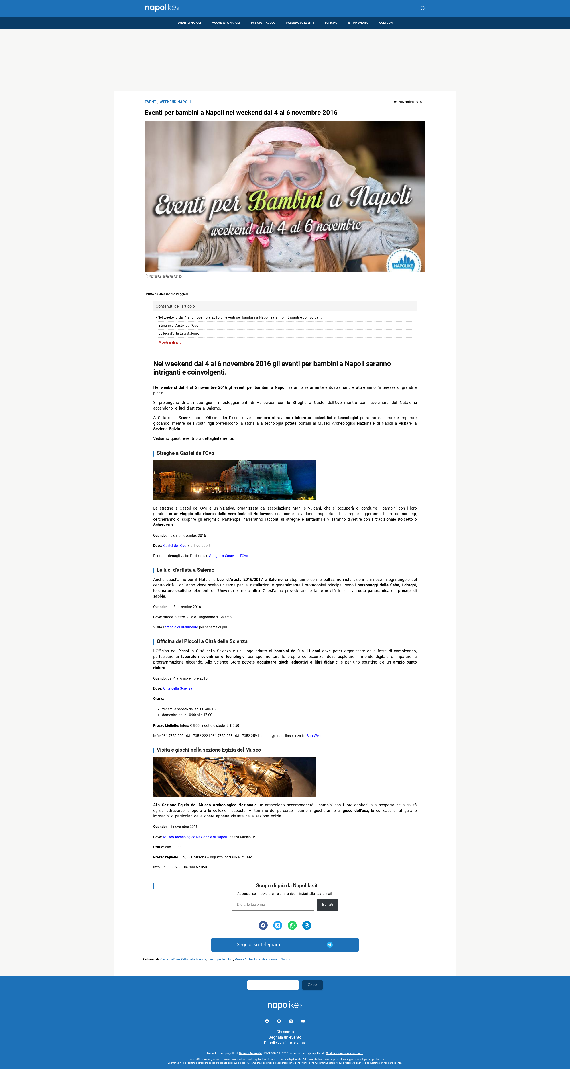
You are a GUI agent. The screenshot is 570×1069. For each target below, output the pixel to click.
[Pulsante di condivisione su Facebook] (263, 925)
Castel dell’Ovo (174, 545)
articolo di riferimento (181, 627)
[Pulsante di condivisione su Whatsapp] (292, 925)
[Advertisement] (285, 60)
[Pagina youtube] (303, 1022)
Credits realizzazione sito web (344, 1053)
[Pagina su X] (291, 1022)
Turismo (331, 22)
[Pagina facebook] (267, 1022)
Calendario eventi (300, 22)
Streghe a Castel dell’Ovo (228, 556)
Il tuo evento (358, 22)
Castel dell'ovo (170, 959)
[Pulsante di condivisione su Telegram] (306, 925)
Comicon (386, 22)
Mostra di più (170, 342)
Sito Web (314, 736)
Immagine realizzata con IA (165, 275)
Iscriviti (327, 904)
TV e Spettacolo (262, 22)
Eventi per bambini (220, 959)
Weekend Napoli (175, 102)
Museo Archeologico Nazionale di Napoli (195, 837)
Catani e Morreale (250, 1053)
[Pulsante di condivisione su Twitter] (277, 925)
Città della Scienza (177, 688)
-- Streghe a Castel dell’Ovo (177, 325)
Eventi (151, 102)
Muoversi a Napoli (226, 22)
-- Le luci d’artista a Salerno (177, 333)
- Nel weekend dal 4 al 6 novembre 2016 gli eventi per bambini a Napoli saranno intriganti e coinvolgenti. (240, 317)
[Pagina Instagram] (279, 1022)
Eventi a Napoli (189, 22)
